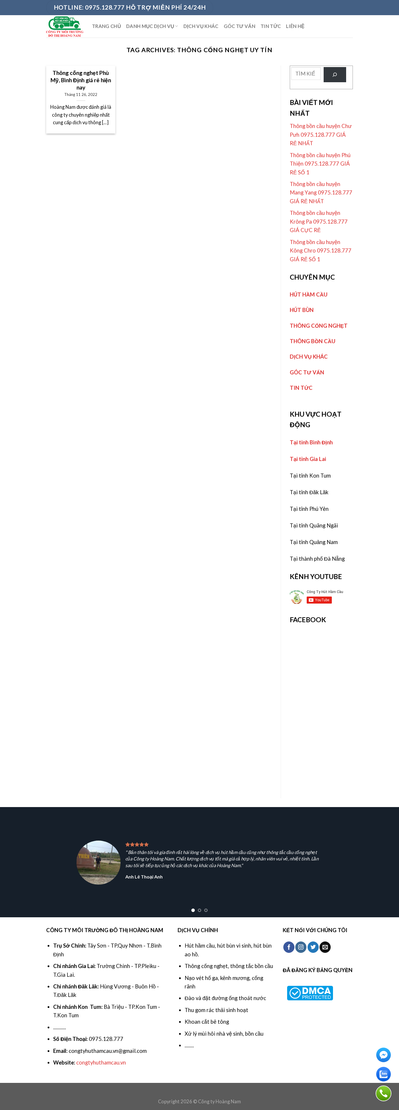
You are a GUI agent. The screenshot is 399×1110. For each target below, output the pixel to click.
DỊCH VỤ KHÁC (200, 26)
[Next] (383, 862)
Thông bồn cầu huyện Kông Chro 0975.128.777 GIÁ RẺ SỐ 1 (320, 250)
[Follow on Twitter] (313, 947)
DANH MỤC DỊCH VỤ (150, 26)
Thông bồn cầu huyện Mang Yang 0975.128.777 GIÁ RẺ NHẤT (321, 192)
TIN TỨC (271, 26)
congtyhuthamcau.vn (101, 1062)
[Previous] (15, 862)
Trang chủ (106, 26)
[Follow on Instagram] (300, 947)
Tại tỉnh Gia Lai (308, 459)
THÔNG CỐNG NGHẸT (319, 325)
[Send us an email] (325, 947)
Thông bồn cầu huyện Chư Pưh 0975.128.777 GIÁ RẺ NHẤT (321, 134)
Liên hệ (295, 26)
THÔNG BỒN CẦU (312, 341)
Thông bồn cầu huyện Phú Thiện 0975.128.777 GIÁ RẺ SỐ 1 (320, 164)
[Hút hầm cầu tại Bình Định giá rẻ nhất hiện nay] (64, 26)
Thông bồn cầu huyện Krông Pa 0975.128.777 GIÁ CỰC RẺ (319, 221)
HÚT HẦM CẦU (308, 294)
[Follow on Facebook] (288, 947)
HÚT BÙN (302, 310)
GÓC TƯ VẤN (239, 26)
